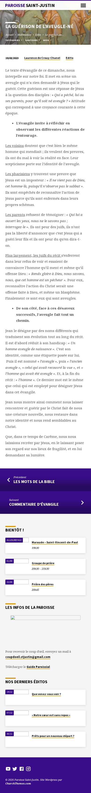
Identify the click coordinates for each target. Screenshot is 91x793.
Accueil (10, 34)
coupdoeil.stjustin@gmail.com (27, 657)
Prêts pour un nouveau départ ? (53, 736)
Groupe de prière (43, 563)
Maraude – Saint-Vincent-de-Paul (55, 542)
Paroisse (30, 5)
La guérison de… (54, 34)
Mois (46, 40)
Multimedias (24, 34)
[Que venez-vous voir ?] (17, 697)
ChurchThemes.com (18, 783)
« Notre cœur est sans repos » (51, 715)
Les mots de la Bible (34, 481)
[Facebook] (21, 768)
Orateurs (31, 40)
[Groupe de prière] (17, 566)
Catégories (13, 40)
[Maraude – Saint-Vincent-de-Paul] (17, 545)
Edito (38, 34)
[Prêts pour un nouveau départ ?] (17, 739)
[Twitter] (15, 768)
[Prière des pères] (17, 587)
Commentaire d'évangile (34, 504)
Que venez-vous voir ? (46, 694)
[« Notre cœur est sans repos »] (17, 718)
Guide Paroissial (38, 667)
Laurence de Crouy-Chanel (42, 58)
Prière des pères (42, 584)
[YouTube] (8, 768)
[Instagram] (28, 768)
